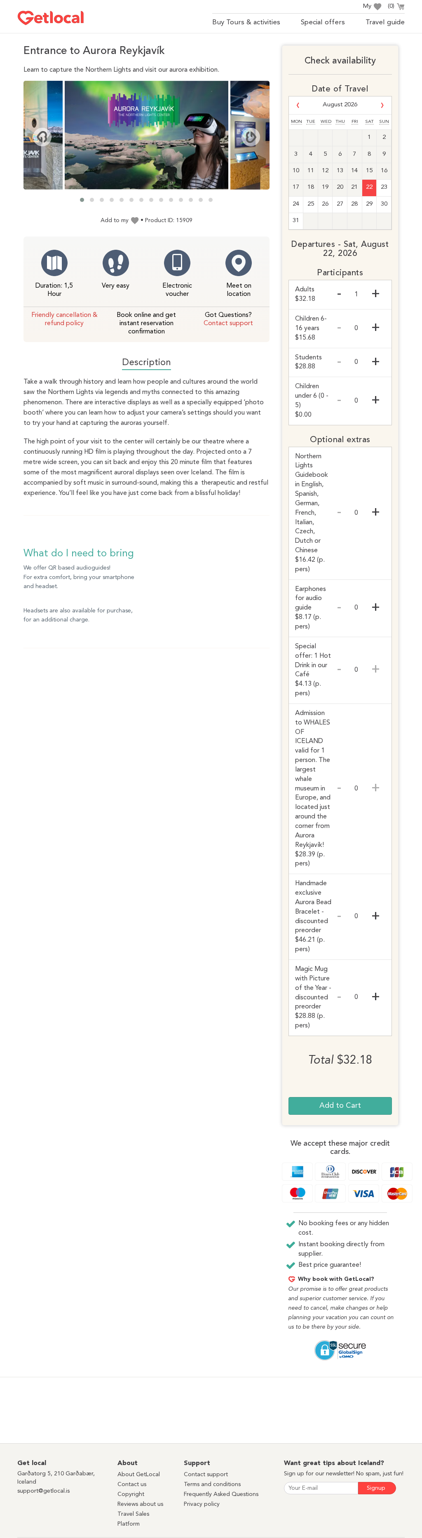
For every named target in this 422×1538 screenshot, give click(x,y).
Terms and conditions (212, 1484)
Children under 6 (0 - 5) (311, 400)
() (391, 6)
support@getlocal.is (43, 1491)
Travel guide (385, 22)
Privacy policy (202, 1504)
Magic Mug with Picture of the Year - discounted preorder (313, 997)
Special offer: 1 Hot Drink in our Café (313, 670)
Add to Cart (340, 1105)
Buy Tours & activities (246, 22)
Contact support (228, 323)
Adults (305, 294)
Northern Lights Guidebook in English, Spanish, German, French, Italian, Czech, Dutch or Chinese (311, 513)
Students (308, 362)
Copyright (130, 1494)
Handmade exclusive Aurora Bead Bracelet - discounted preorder (313, 916)
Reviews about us (140, 1504)
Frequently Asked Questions (221, 1494)
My (367, 6)
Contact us (131, 1484)
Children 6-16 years (311, 328)
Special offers (323, 22)
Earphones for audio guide (310, 608)
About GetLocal (138, 1474)
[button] (82, 200)
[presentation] (42, 137)
